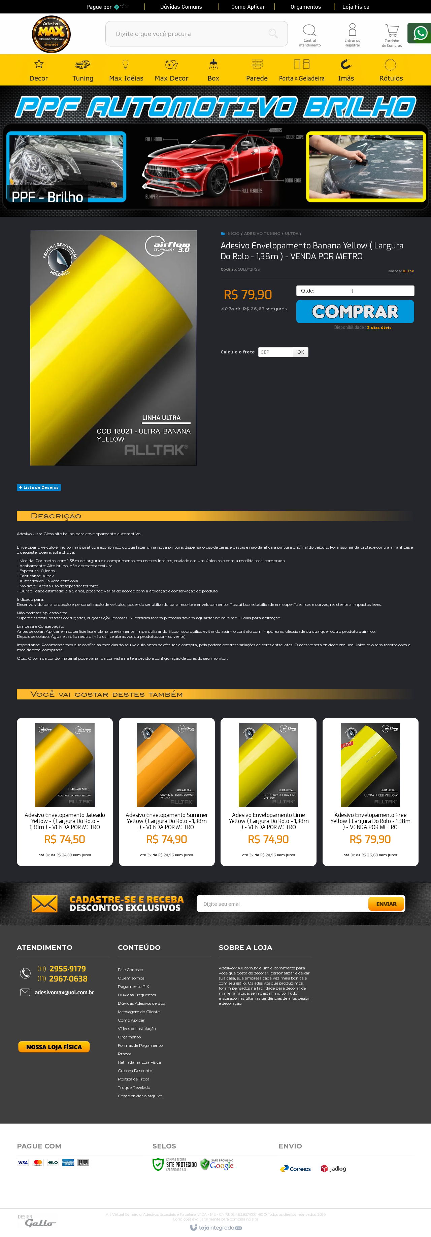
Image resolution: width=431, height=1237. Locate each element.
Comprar (355, 311)
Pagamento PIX (133, 986)
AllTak (408, 271)
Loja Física (370, 6)
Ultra (291, 233)
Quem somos (131, 978)
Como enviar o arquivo (140, 1095)
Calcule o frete (238, 351)
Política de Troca (134, 1078)
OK (300, 352)
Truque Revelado (134, 1087)
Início (232, 233)
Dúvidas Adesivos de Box (141, 1003)
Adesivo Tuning (262, 233)
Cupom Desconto (135, 1070)
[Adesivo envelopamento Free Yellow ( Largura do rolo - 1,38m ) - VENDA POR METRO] (371, 797)
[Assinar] (389, 905)
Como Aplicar (131, 1020)
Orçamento (129, 1036)
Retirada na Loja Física (139, 1062)
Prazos (124, 1053)
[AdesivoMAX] (58, 32)
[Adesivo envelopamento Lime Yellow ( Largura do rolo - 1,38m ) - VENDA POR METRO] (269, 797)
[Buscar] (273, 33)
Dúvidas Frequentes (137, 994)
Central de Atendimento (310, 33)
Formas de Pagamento (140, 1045)
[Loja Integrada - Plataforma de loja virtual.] (215, 1228)
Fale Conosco (130, 969)
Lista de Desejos (41, 487)
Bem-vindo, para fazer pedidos (351, 33)
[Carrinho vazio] (391, 20)
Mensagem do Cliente (139, 1011)
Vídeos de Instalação (137, 1028)
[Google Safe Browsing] (217, 1164)
